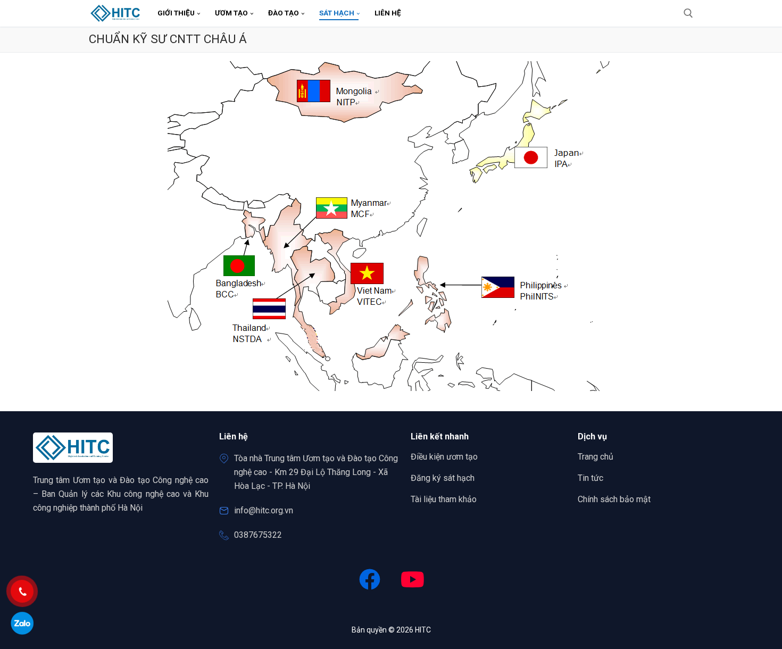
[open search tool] (688, 13)
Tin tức (590, 478)
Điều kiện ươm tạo (444, 457)
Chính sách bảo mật (614, 499)
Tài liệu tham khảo (444, 499)
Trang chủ (595, 457)
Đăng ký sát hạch (443, 478)
